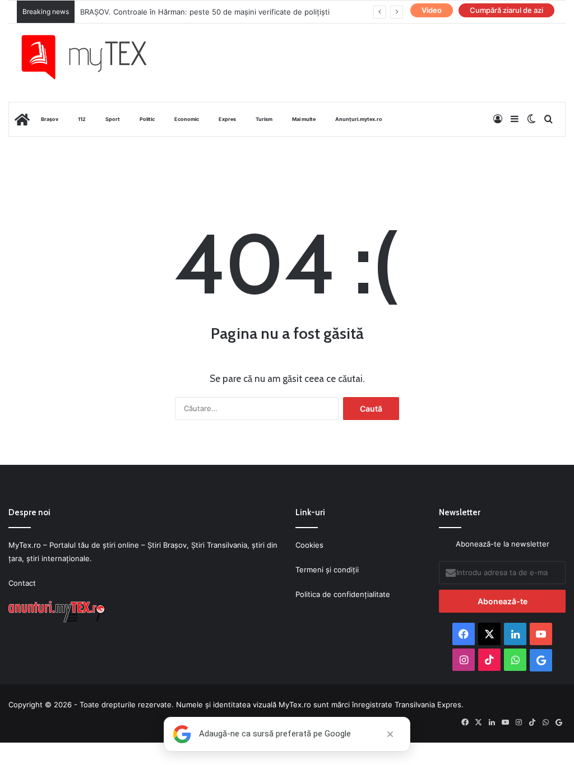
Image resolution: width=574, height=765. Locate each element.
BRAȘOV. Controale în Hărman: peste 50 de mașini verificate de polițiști (205, 11)
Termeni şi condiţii (327, 569)
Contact (22, 583)
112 (82, 119)
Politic (147, 119)
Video (432, 10)
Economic (186, 119)
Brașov (49, 119)
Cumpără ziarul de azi (506, 10)
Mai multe (304, 119)
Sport (112, 119)
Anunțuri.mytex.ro (358, 119)
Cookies (309, 544)
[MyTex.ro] (92, 57)
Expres (227, 119)
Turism (264, 119)
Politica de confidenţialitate (342, 594)
